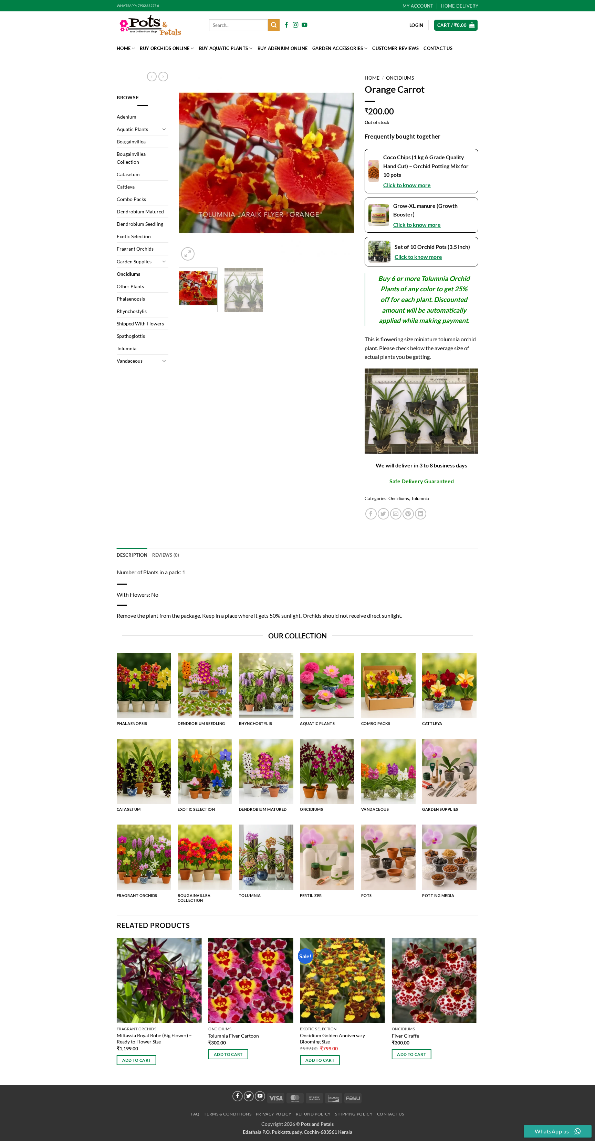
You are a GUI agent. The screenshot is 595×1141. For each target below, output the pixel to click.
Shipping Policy (354, 1114)
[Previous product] (163, 76)
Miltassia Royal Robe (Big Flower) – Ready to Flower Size (154, 1038)
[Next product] (152, 76)
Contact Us (438, 48)
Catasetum (128, 174)
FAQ (195, 1114)
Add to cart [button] (136, 1060)
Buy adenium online (283, 48)
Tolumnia (126, 348)
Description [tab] (132, 555)
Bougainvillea (131, 141)
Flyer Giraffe (405, 1036)
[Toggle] (164, 129)
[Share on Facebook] (371, 513)
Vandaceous (130, 361)
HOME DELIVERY (459, 6)
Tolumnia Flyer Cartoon (233, 1036)
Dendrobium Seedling (140, 224)
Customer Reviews (395, 48)
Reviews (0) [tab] (165, 555)
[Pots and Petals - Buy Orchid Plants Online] (158, 25)
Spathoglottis (131, 336)
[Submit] (274, 25)
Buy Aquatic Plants (223, 48)
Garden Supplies (134, 261)
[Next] (342, 167)
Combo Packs (131, 199)
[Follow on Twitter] (249, 1096)
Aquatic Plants (132, 129)
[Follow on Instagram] (295, 25)
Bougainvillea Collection (131, 158)
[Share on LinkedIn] (420, 513)
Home (124, 48)
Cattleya (126, 187)
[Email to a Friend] (395, 513)
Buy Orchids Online (164, 48)
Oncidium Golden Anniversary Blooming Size (332, 1038)
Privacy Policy (274, 1114)
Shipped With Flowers (140, 323)
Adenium (126, 117)
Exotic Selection (134, 236)
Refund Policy (313, 1114)
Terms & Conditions (227, 1114)
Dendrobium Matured (140, 211)
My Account (418, 6)
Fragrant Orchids (135, 249)
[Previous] (191, 167)
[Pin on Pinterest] (408, 513)
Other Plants (130, 286)
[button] (456, 25)
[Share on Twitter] (383, 513)
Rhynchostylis (132, 311)
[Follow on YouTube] (304, 25)
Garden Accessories (337, 48)
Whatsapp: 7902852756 (138, 6)
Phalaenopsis (131, 299)
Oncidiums (128, 274)
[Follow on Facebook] (286, 25)
